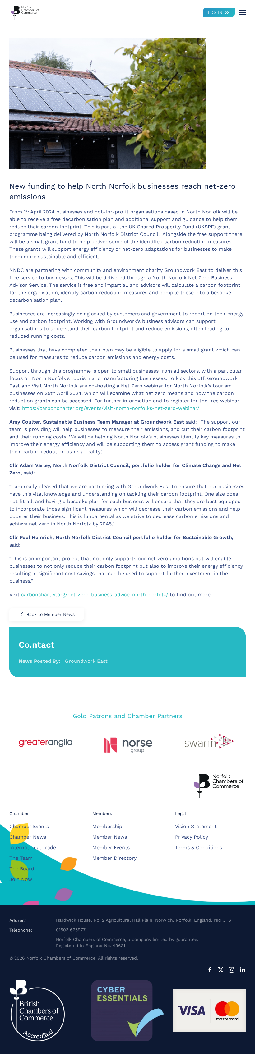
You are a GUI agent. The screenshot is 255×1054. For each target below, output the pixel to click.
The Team (21, 858)
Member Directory (114, 858)
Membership (107, 826)
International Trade (32, 847)
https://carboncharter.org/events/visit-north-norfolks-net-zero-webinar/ (110, 408)
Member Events (111, 847)
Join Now (20, 879)
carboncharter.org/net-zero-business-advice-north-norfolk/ (94, 595)
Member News (109, 837)
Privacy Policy (191, 837)
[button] (242, 12)
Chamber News (27, 837)
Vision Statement (196, 826)
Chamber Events (29, 826)
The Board (21, 869)
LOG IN (215, 12)
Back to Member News (50, 614)
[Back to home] (24, 12)
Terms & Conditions (198, 847)
